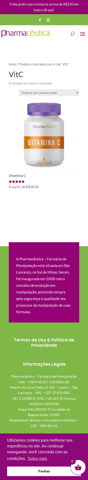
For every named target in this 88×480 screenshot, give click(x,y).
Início (12, 64)
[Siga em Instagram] (48, 20)
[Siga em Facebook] (40, 20)
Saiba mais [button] (37, 458)
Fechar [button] (44, 471)
